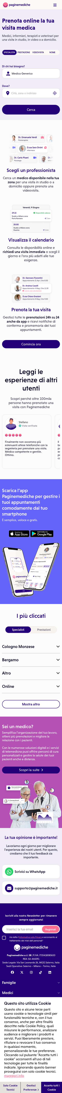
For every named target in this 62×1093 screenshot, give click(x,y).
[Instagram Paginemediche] (31, 973)
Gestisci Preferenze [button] (30, 1087)
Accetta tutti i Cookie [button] (52, 1087)
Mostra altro (31, 704)
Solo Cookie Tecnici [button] (10, 1087)
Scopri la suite (29, 770)
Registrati (50, 929)
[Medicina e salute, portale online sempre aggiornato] (16, 4)
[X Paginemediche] (21, 973)
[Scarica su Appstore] (19, 533)
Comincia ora (31, 344)
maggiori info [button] (14, 1075)
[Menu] (54, 5)
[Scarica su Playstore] (41, 533)
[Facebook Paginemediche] (12, 973)
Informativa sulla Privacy (30, 937)
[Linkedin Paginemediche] (49, 973)
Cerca (31, 110)
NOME (52, 52)
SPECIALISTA (9, 52)
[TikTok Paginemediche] (40, 973)
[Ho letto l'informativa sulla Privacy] (4, 938)
